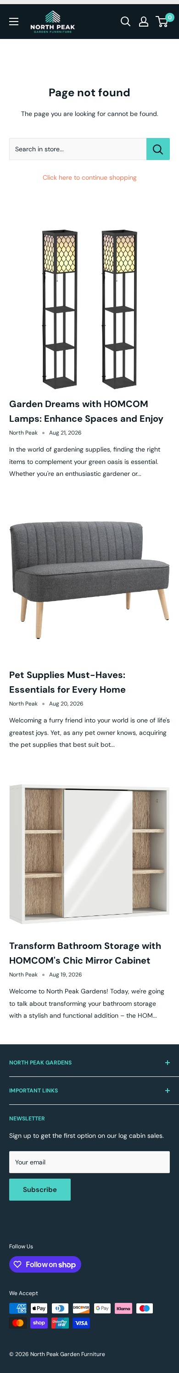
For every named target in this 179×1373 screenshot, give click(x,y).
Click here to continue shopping (90, 177)
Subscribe (40, 1189)
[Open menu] (13, 21)
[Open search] (126, 22)
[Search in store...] (158, 149)
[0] (162, 21)
